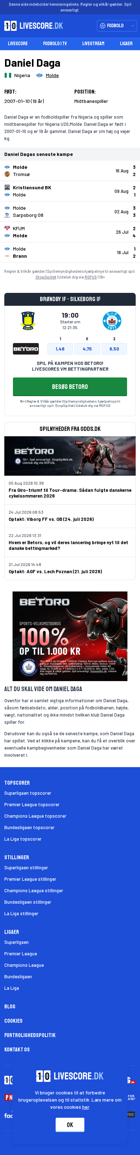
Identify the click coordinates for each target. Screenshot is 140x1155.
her (85, 1107)
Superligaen (16, 942)
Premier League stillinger (30, 879)
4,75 (87, 349)
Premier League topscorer (32, 804)
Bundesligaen (18, 976)
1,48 (60, 349)
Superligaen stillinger (26, 867)
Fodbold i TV (55, 44)
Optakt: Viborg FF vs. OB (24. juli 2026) (51, 519)
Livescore (18, 44)
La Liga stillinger (21, 913)
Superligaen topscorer (27, 793)
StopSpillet (46, 277)
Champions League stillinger (33, 890)
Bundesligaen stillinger (27, 902)
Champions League (24, 965)
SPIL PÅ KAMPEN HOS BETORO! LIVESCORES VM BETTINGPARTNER (70, 366)
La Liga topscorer (23, 839)
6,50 (114, 349)
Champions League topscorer (35, 816)
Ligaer (126, 44)
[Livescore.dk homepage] (31, 26)
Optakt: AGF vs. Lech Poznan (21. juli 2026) (55, 571)
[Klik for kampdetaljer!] (70, 171)
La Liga (11, 988)
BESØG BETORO (70, 387)
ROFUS (91, 277)
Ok (70, 1125)
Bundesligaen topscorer (29, 827)
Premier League (20, 953)
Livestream (93, 44)
